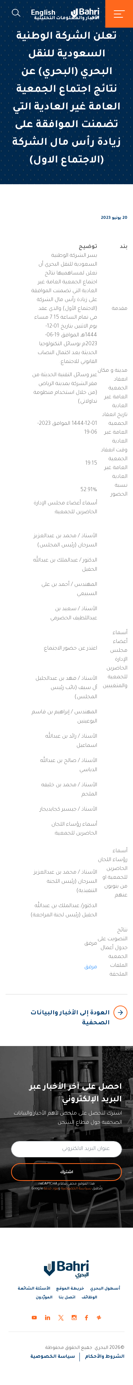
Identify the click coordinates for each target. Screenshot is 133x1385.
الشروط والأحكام (105, 1357)
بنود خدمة (51, 1189)
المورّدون (44, 1297)
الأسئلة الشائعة (34, 1289)
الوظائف (89, 1297)
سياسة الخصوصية (76, 1189)
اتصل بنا (67, 1297)
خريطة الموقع (70, 1289)
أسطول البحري (105, 1289)
